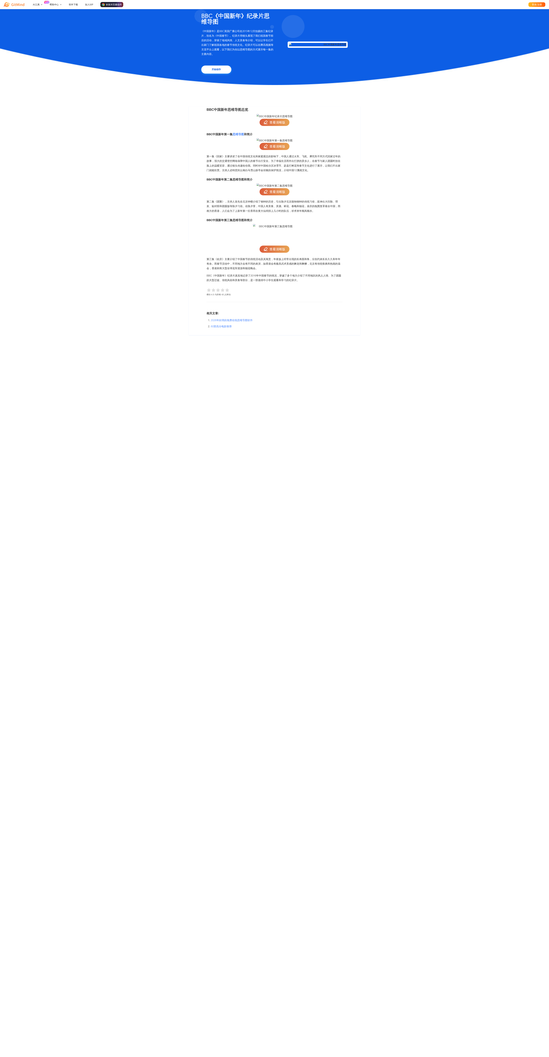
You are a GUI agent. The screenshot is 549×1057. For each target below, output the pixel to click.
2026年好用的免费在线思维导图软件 (232, 320)
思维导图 (238, 134)
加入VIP (89, 4)
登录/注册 (537, 4)
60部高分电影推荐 (221, 326)
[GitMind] (14, 4)
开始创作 (216, 69)
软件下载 (73, 4)
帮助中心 (54, 4)
